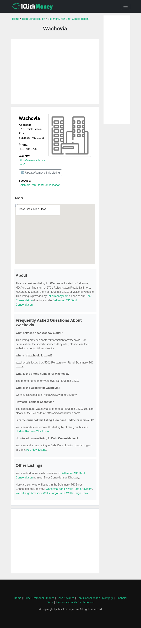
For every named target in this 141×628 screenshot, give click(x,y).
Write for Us (78, 602)
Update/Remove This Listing (33, 431)
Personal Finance (44, 598)
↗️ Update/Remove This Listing (40, 172)
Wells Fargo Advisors (79, 488)
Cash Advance (65, 598)
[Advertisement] (55, 71)
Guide (27, 598)
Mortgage (108, 598)
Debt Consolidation (33, 18)
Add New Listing (36, 449)
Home (15, 18)
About (90, 602)
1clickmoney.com (57, 296)
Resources (62, 602)
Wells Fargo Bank (54, 493)
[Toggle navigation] (125, 6)
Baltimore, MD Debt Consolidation (68, 18)
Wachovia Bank (55, 488)
